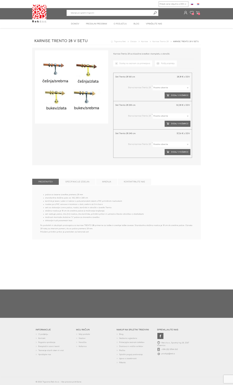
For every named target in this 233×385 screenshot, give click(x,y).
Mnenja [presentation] (106, 182)
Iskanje (155, 13)
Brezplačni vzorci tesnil (48, 346)
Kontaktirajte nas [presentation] (134, 182)
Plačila (122, 350)
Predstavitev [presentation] (45, 182)
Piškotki (122, 363)
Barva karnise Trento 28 (139, 88)
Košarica (198, 13)
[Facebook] (160, 336)
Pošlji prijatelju (168, 63)
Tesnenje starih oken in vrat (51, 350)
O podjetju (43, 334)
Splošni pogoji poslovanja (131, 354)
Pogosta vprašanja (46, 342)
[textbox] (109, 13)
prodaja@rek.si (168, 354)
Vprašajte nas (44, 354)
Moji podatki (84, 334)
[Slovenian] (192, 4)
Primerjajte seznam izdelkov (131, 342)
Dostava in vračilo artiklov (131, 346)
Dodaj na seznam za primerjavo (134, 63)
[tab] (45, 182)
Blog (121, 334)
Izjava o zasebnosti (128, 359)
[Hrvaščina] (198, 4)
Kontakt (41, 338)
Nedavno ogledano (128, 338)
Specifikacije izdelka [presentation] (77, 182)
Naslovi (82, 338)
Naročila (82, 342)
